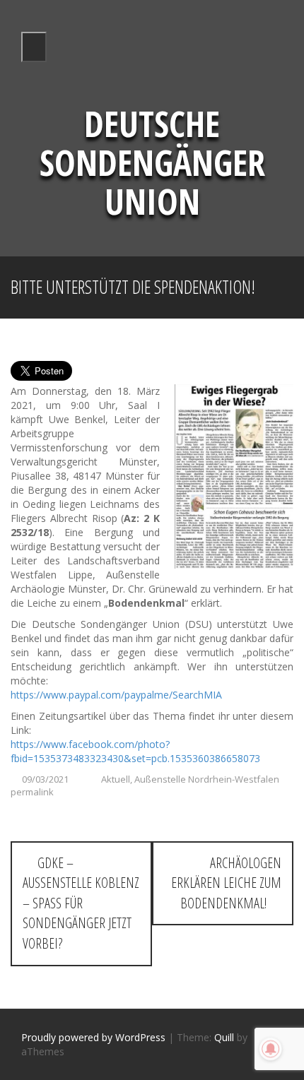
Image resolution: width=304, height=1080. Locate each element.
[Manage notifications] (270, 1049)
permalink (32, 791)
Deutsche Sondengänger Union (152, 162)
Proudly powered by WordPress (93, 1037)
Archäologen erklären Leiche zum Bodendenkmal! (226, 883)
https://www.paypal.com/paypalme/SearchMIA (116, 694)
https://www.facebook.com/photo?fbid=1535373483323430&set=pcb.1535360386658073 (135, 751)
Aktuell (115, 779)
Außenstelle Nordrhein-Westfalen (206, 779)
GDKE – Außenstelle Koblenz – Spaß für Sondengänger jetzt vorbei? (81, 903)
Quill (224, 1037)
